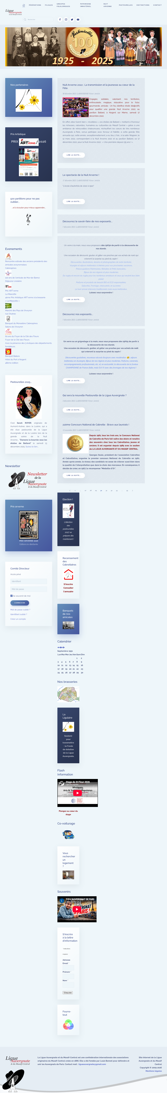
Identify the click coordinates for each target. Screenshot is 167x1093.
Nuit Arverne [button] (108, 5)
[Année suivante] (62, 647)
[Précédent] (70, 491)
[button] (23, 5)
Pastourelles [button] (126, 5)
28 (91, 490)
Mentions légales (154, 1071)
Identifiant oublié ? (18, 614)
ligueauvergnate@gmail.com (92, 1064)
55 (127, 490)
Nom (65, 980)
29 (96, 490)
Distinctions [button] (143, 5)
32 (111, 490)
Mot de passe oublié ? (20, 610)
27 (85, 490)
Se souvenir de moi (21, 596)
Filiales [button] (49, 5)
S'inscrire (68, 584)
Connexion (19, 603)
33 (117, 490)
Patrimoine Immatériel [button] (85, 5)
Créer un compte (18, 619)
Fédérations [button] (35, 5)
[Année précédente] (58, 647)
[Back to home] (13, 12)
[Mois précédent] (60, 647)
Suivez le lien (31, 446)
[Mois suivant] (64, 647)
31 (106, 490)
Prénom (67, 972)
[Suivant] (132, 491)
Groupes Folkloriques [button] (63, 5)
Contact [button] (157, 5)
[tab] (64, 63)
